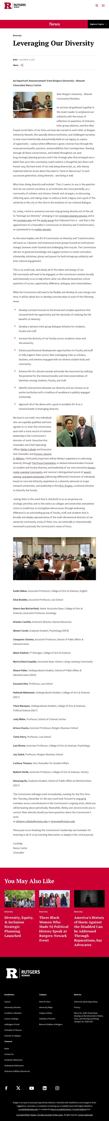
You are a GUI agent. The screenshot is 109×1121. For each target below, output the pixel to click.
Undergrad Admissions (14, 1065)
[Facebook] (6, 1088)
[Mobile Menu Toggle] (103, 6)
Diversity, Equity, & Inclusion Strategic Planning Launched (18, 926)
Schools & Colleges (12, 1035)
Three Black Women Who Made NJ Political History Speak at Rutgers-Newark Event (54, 928)
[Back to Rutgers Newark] (23, 973)
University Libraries (12, 1007)
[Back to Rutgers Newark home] (49, 5)
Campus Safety (45, 1013)
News (54, 24)
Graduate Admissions (13, 1060)
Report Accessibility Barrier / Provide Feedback (68, 1109)
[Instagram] (57, 1088)
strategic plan (24, 220)
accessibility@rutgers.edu (28, 1109)
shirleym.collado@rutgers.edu (32, 821)
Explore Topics (97, 24)
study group (47, 220)
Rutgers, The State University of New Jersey (46, 1115)
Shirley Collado (28, 449)
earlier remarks (43, 229)
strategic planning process (73, 215)
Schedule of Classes (13, 1030)
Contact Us (9, 1054)
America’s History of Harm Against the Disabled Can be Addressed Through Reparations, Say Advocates (89, 931)
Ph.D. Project (65, 485)
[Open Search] (97, 6)
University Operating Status (86, 1001)
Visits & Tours (45, 1001)
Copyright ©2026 (22, 1115)
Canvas (7, 1001)
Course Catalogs (11, 1018)
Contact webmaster (85, 1115)
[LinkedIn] (45, 1088)
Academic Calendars (13, 1013)
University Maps (46, 1007)
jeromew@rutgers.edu (63, 821)
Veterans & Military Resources (17, 1071)
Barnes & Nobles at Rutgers (51, 1024)
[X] (18, 1088)
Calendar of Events (47, 1018)
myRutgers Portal (11, 1024)
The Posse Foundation (44, 463)
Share (15, 65)
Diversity (17, 35)
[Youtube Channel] (31, 1088)
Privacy (77, 1007)
